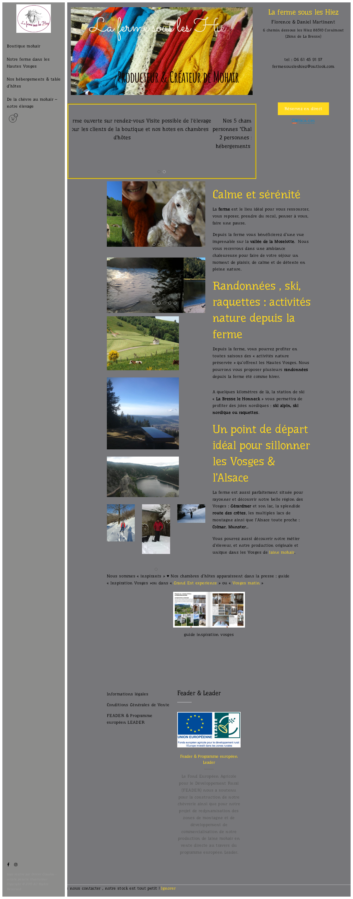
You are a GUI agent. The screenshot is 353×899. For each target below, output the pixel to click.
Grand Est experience (195, 583)
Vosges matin (246, 583)
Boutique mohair (23, 46)
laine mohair (281, 552)
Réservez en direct (303, 108)
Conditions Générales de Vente (138, 704)
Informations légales (127, 694)
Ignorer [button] (168, 888)
